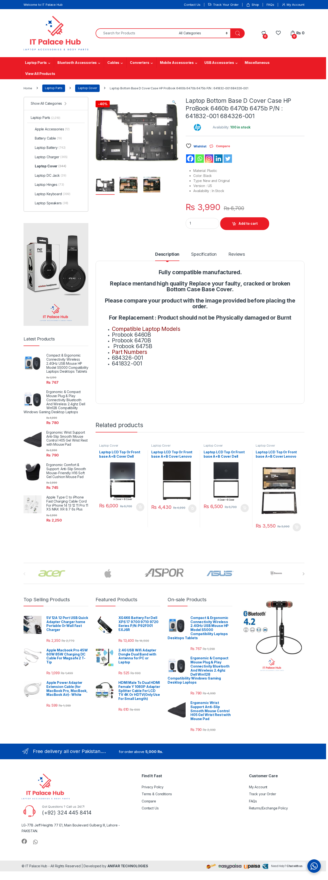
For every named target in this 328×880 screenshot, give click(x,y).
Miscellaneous (257, 63)
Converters (139, 63)
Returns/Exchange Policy (268, 808)
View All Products (40, 74)
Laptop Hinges (49, 184)
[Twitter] (228, 158)
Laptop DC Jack (50, 175)
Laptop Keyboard (52, 194)
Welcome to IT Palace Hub (43, 4)
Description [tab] (167, 254)
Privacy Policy (153, 787)
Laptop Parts (36, 63)
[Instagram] (209, 158)
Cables (113, 63)
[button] (174, 102)
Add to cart (248, 223)
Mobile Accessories (177, 63)
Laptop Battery (50, 148)
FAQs (270, 4)
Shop (255, 4)
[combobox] (136, 33)
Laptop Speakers (51, 203)
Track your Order (262, 794)
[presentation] (303, 574)
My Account (295, 4)
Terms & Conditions (157, 794)
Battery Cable (48, 138)
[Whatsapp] (199, 158)
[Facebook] (190, 158)
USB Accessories (219, 63)
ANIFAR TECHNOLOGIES (127, 866)
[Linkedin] (218, 158)
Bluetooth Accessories (77, 63)
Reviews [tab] (236, 254)
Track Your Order (226, 4)
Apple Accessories (52, 129)
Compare (149, 801)
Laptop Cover (87, 88)
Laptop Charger (51, 157)
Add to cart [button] (140, 507)
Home (28, 88)
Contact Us (192, 4)
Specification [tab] (204, 254)
